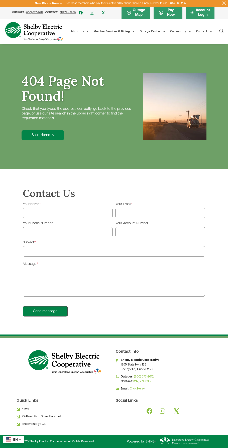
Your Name (31, 204)
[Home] (34, 31)
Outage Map (136, 12)
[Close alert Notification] (224, 3)
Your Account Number (132, 223)
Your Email (123, 204)
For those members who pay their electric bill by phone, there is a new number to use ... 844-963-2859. (127, 3)
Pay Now (167, 12)
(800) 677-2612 (34, 12)
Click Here (137, 388)
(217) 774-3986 (67, 12)
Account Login (200, 12)
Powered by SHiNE (140, 441)
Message (30, 264)
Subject (28, 242)
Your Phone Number (38, 223)
